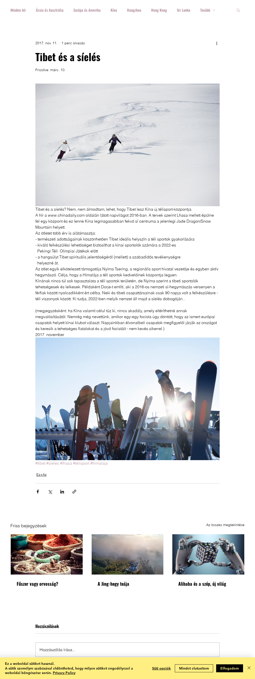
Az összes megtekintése (225, 525)
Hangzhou (134, 10)
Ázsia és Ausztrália (50, 10)
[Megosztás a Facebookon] (37, 491)
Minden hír (18, 10)
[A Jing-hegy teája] (128, 554)
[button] (238, 10)
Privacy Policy (64, 673)
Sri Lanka (183, 10)
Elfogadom (229, 668)
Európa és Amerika (87, 10)
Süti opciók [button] (161, 668)
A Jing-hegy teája (113, 584)
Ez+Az (41, 474)
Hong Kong (159, 10)
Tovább (205, 10)
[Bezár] (249, 668)
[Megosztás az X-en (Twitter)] (50, 491)
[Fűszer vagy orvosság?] (47, 554)
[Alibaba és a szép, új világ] (208, 554)
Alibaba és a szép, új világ (202, 584)
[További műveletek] (217, 43)
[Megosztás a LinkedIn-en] (62, 491)
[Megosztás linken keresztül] (74, 491)
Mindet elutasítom (194, 668)
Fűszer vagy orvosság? (37, 584)
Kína (114, 10)
